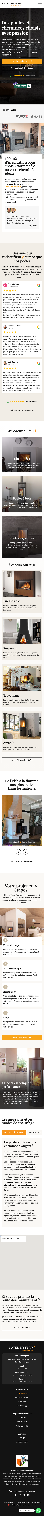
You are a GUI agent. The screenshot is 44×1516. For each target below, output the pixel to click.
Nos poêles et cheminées (22, 1414)
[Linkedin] (24, 1495)
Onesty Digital (16, 1505)
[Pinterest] (28, 1495)
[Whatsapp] (38, 1510)
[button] (18, 852)
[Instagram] (20, 1495)
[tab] (14, 1132)
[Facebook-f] (15, 1495)
